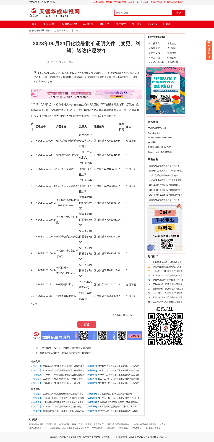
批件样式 (121, 24)
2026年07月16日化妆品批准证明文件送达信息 (118, 375)
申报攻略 (171, 57)
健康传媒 (163, 424)
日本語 (167, 24)
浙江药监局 (123, 428)
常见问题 (155, 57)
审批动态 (69, 30)
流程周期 (171, 48)
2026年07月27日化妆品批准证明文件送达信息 (118, 370)
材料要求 (155, 53)
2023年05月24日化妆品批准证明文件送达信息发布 (66, 348)
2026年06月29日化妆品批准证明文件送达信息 (118, 383)
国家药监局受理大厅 (94, 424)
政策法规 (155, 48)
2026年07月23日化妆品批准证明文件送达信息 (63, 375)
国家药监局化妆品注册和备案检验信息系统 (69, 428)
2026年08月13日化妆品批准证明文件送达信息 (118, 366)
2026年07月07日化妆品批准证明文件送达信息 (118, 379)
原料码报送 (172, 62)
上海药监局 (110, 428)
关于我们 (137, 24)
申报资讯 (155, 43)
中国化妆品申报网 (152, 428)
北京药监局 (136, 428)
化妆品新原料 (157, 62)
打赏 (86, 324)
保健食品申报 (69, 24)
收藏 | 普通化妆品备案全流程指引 (164, 175)
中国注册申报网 (36, 424)
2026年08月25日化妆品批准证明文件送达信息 (63, 366)
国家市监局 (77, 424)
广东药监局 (97, 428)
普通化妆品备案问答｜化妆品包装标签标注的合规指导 (66, 353)
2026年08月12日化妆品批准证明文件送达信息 (63, 370)
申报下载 (104, 24)
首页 (34, 24)
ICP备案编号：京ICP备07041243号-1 (132, 437)
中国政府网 (64, 424)
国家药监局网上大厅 (38, 428)
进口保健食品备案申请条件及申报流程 (115, 394)
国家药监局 (51, 424)
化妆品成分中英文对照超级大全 (167, 262)
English (152, 24)
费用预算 (171, 53)
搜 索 (178, 12)
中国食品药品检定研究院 (145, 424)
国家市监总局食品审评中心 (119, 424)
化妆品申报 (49, 24)
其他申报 (88, 24)
